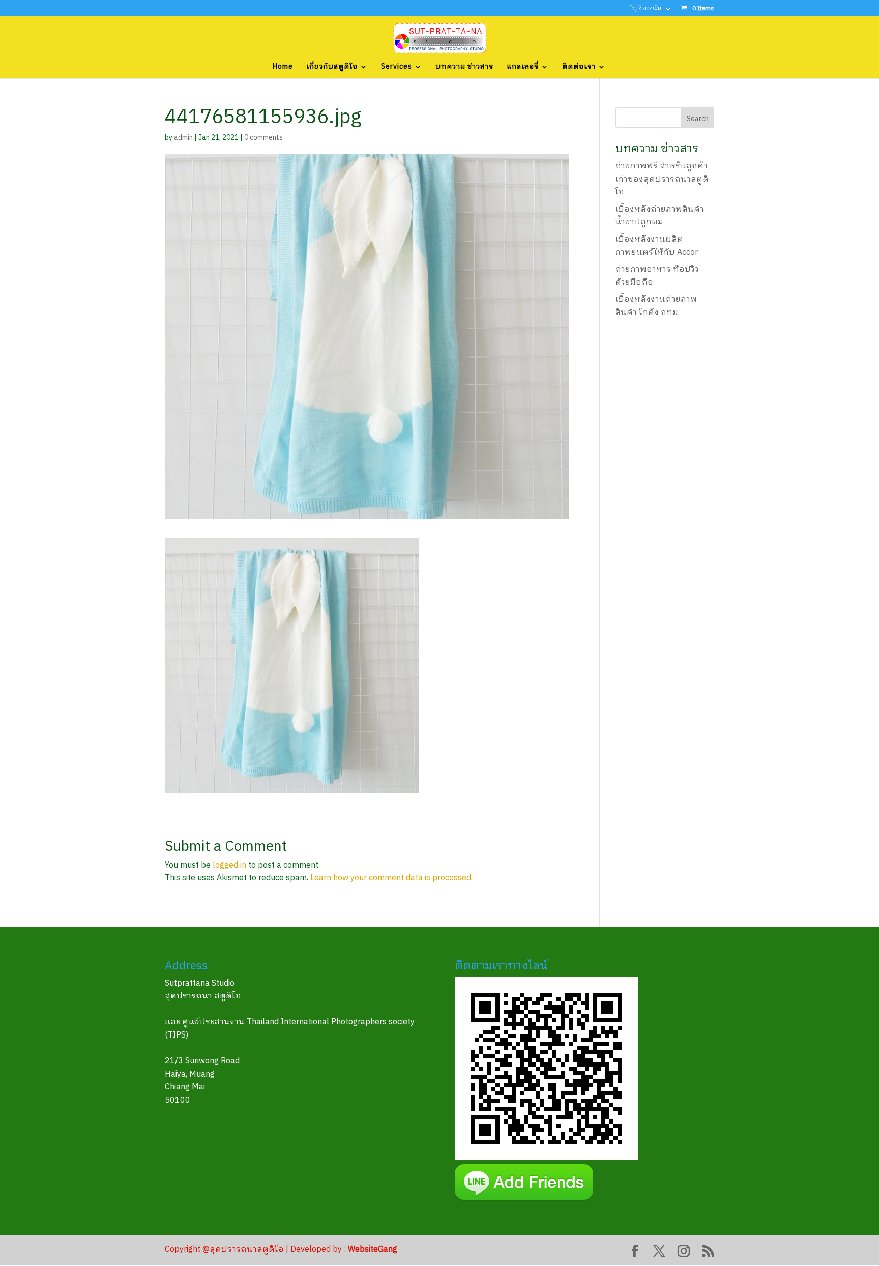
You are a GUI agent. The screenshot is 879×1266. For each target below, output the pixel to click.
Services (396, 67)
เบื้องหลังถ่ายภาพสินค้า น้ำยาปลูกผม (659, 216)
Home (283, 67)
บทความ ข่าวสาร (464, 67)
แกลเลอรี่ (523, 67)
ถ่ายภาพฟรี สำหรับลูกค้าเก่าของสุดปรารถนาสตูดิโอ (662, 179)
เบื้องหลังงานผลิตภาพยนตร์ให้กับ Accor (656, 246)
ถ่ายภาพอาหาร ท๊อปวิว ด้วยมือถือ (657, 276)
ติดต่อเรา (579, 67)
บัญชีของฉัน (645, 9)
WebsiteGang (372, 1249)
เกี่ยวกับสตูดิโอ (332, 67)
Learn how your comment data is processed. (391, 878)
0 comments (263, 137)
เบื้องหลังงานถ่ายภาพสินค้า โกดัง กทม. (656, 306)
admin (183, 137)
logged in (229, 865)
